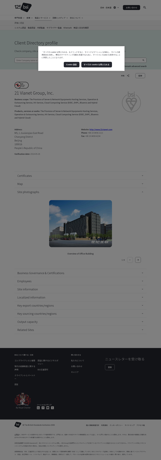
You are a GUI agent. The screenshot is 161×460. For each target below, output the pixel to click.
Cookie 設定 (71, 65)
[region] (81, 58)
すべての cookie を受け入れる (96, 65)
